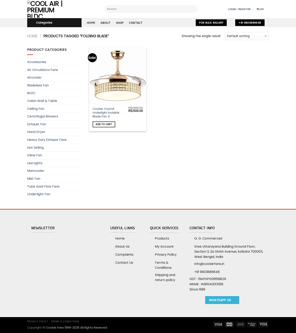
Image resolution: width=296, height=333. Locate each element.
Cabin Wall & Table (42, 101)
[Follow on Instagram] (197, 301)
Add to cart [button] (104, 124)
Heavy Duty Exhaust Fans (47, 139)
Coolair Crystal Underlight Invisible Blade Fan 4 (106, 112)
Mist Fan (33, 178)
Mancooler (35, 170)
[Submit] (193, 9)
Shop (120, 23)
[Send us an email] (201, 301)
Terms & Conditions (65, 321)
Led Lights (34, 163)
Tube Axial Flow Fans (43, 186)
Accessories (36, 62)
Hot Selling (35, 147)
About (105, 23)
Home (91, 23)
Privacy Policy (37, 321)
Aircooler (34, 77)
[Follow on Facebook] (192, 301)
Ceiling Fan (35, 108)
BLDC (31, 93)
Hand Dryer (36, 132)
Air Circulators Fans (42, 69)
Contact (136, 23)
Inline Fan (34, 155)
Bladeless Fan (38, 85)
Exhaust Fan (36, 124)
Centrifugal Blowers (42, 116)
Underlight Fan (38, 194)
